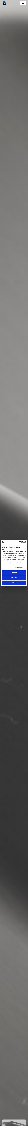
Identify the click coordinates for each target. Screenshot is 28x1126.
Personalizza (13, 577)
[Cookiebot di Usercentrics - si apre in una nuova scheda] (19, 542)
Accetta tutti (14, 572)
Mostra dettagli (19, 567)
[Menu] (23, 3)
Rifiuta (14, 582)
